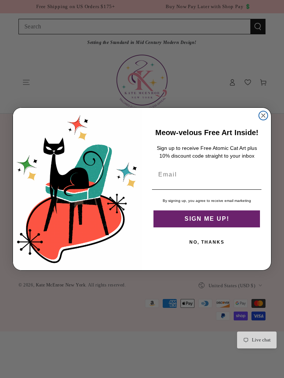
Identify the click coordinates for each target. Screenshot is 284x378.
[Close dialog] (263, 115)
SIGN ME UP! (207, 219)
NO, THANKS (206, 242)
